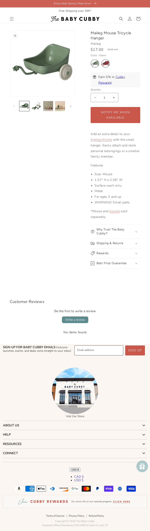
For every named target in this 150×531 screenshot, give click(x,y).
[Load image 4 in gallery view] (60, 106)
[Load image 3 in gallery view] (48, 106)
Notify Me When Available (115, 115)
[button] (11, 18)
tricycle (114, 211)
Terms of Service (55, 516)
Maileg (96, 44)
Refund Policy (96, 516)
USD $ (75, 469)
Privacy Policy (76, 516)
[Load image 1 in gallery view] (24, 106)
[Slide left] (14, 106)
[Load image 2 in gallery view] (36, 106)
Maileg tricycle (101, 140)
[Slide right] (70, 106)
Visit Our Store (75, 416)
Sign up (135, 350)
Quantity (96, 90)
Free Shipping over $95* (75, 11)
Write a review (75, 320)
